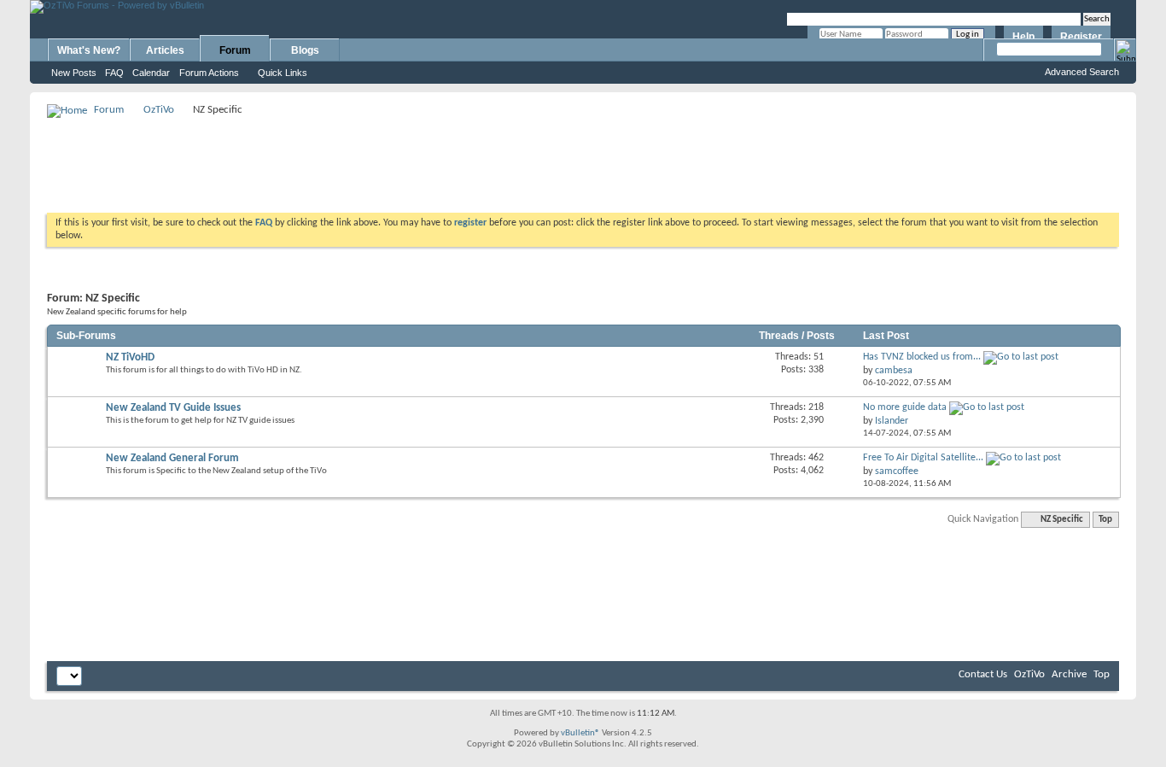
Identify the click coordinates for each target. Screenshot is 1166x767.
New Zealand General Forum (172, 458)
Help (1023, 37)
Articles (165, 50)
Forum (235, 50)
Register (1081, 37)
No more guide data (905, 407)
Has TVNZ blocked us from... (922, 357)
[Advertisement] (583, 158)
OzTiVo (158, 109)
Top (1105, 519)
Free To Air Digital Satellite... (923, 458)
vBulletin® (580, 733)
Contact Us (983, 674)
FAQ (114, 72)
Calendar (151, 72)
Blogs (305, 50)
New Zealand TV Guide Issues (173, 407)
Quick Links (282, 72)
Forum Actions (209, 72)
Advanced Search (1082, 72)
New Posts (73, 72)
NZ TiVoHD (130, 357)
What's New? (88, 50)
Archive (1069, 674)
